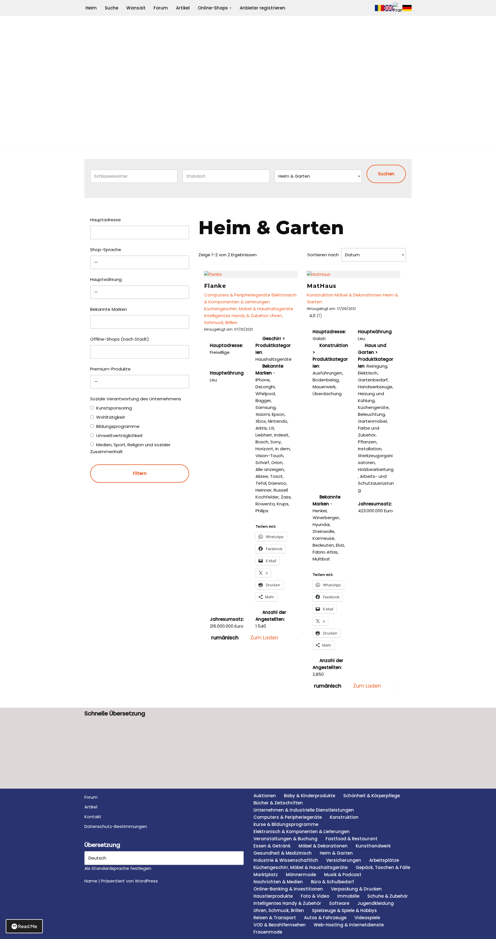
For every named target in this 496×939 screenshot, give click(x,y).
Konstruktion (320, 295)
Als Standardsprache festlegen (117, 868)
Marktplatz (265, 875)
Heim (91, 8)
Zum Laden (264, 637)
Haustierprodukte (273, 896)
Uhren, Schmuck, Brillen (278, 910)
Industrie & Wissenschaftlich (285, 860)
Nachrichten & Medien (278, 882)
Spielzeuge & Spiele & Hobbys (344, 910)
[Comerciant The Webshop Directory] (248, 40)
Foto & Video (315, 896)
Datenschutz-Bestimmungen (115, 826)
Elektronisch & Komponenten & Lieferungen (301, 832)
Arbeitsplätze (384, 860)
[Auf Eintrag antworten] (290, 637)
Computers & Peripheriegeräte (237, 295)
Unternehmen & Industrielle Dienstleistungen (303, 810)
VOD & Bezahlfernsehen (279, 925)
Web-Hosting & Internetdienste (349, 925)
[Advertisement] (248, 107)
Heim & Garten (336, 853)
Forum (161, 8)
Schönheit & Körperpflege (371, 796)
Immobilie (348, 896)
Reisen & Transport (274, 918)
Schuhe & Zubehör (387, 896)
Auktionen (264, 796)
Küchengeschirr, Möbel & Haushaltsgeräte (248, 309)
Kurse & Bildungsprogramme (285, 824)
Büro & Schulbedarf (332, 882)
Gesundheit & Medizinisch (282, 853)
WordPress (146, 881)
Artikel (183, 8)
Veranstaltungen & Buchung (285, 839)
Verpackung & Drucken (356, 889)
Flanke (215, 285)
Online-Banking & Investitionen (288, 889)
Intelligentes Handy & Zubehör (236, 316)
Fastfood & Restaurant (351, 839)
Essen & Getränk (271, 846)
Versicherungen (343, 860)
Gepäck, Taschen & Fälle (383, 867)
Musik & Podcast (342, 875)
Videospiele (367, 918)
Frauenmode (267, 932)
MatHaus (321, 285)
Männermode (301, 875)
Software (339, 903)
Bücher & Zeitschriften (278, 803)
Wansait (136, 8)
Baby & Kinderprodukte (309, 796)
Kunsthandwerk (373, 846)
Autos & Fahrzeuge (325, 918)
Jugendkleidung (375, 903)
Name (90, 881)
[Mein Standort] (263, 176)
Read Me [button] (27, 926)
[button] (230, 8)
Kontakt (92, 817)
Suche (111, 8)
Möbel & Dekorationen (358, 295)
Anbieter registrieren (262, 8)
